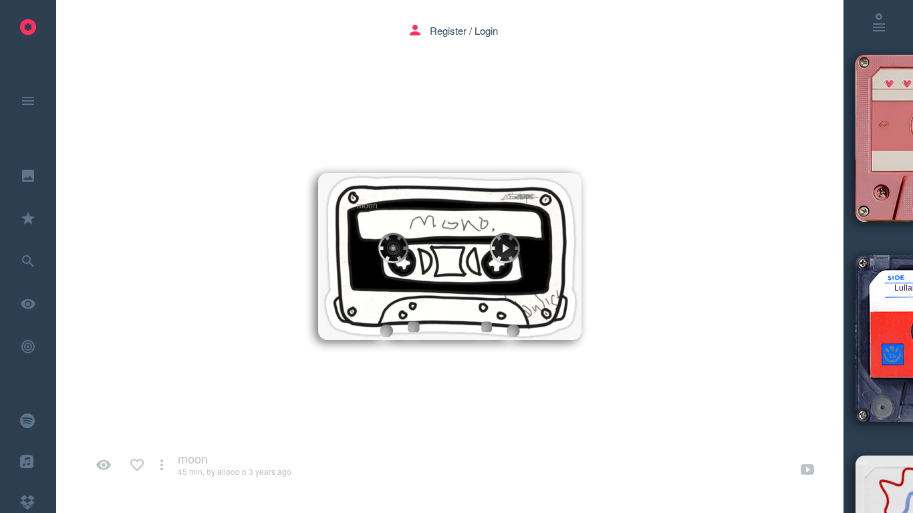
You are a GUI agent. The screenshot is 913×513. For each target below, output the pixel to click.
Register (448, 30)
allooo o (232, 471)
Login (486, 30)
